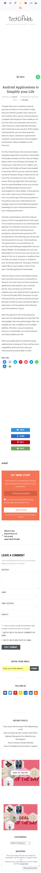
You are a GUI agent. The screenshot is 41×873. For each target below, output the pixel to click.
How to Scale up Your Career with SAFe (20, 733)
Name (4, 592)
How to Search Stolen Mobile (20, 743)
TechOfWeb (20, 19)
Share (22, 436)
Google (25, 100)
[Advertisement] (20, 50)
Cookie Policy (24, 864)
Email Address (8, 603)
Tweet (22, 430)
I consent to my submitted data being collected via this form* (18, 501)
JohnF (14, 97)
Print (22, 448)
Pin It (22, 442)
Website (5, 614)
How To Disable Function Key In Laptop (20, 746)
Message (5, 570)
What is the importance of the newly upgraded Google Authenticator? (12, 535)
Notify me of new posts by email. (17, 640)
